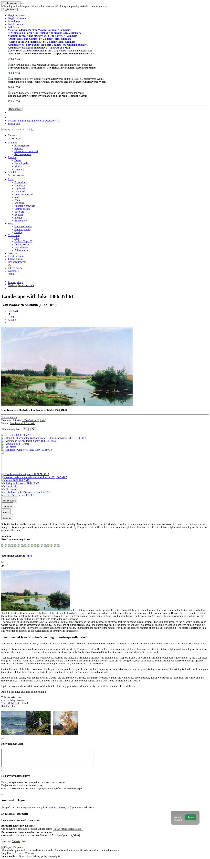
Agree (191, 817)
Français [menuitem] (39, 120)
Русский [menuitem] (12, 120)
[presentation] (108, 322)
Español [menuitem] (30, 120)
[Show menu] (22, 3)
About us (20, 853)
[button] (16, 15)
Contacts (29, 853)
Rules (15, 856)
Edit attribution (9, 417)
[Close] (33, 130)
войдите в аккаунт (59, 807)
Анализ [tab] (12, 319)
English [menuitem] (22, 120)
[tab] (13, 311)
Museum (14, 137)
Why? (28, 555)
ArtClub (16, 173)
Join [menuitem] (18, 123)
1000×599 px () (34, 420)
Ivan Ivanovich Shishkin (22, 423)
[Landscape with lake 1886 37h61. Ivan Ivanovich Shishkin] (67, 404)
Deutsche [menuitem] (49, 120)
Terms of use (26, 856)
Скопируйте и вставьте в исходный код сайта (26, 828)
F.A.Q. (11, 853)
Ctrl (25, 429)
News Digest (15, 109)
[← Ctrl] (26, 449)
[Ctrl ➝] (25, 474)
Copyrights (54, 856)
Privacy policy (40, 856)
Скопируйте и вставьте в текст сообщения (25, 835)
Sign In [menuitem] (11, 123)
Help (4, 853)
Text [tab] (11, 316)
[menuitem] (57, 120)
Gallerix (16, 841)
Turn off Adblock (10, 703)
